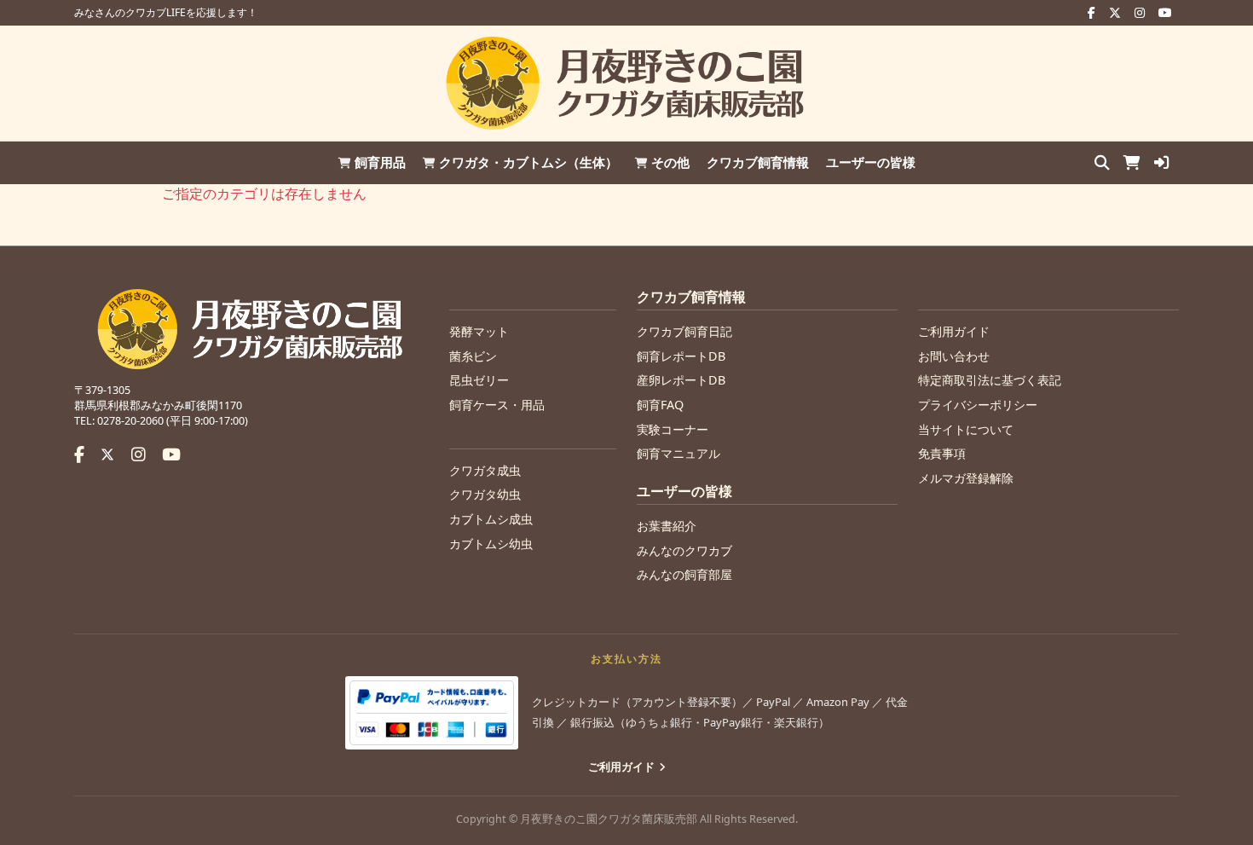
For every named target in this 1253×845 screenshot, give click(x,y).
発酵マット (479, 331)
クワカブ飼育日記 (684, 331)
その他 (670, 162)
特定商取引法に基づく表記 (989, 380)
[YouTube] (171, 454)
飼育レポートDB (681, 356)
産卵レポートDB (681, 380)
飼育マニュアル (678, 453)
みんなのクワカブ (684, 550)
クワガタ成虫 (485, 470)
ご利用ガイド (954, 331)
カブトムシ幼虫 (491, 543)
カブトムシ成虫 (491, 519)
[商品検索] (1102, 162)
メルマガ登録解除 (965, 478)
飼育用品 (380, 162)
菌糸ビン (473, 356)
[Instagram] (138, 454)
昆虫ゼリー (479, 380)
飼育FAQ (660, 404)
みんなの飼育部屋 (684, 574)
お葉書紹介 (666, 526)
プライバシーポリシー (977, 404)
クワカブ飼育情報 (758, 162)
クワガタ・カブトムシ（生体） (528, 162)
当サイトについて (965, 429)
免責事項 (942, 453)
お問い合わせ (954, 356)
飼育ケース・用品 (497, 404)
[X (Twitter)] (109, 454)
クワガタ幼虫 (485, 494)
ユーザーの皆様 (870, 162)
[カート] (1131, 162)
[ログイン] (1161, 162)
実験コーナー (672, 429)
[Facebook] (79, 454)
